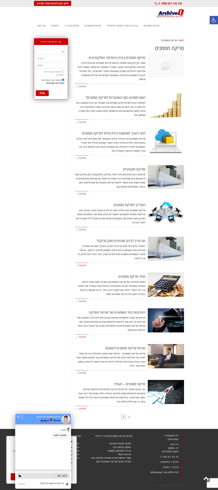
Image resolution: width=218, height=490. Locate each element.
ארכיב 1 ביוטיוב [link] (170, 467)
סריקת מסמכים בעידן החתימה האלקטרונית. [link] (116, 57)
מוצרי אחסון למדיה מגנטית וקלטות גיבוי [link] (111, 457)
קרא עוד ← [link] (81, 86)
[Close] (10, 439)
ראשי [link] (181, 40)
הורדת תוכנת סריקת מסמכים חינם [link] (113, 461)
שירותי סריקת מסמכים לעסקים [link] (125, 348)
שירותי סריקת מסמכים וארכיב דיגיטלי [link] (113, 436)
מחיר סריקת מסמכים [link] (131, 276)
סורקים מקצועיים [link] (134, 169)
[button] (18, 416)
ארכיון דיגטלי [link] (124, 454)
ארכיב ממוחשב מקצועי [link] (119, 450)
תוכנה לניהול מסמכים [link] (120, 443)
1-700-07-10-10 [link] (169, 3)
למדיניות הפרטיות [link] (55, 83)
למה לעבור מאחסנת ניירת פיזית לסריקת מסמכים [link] (113, 133)
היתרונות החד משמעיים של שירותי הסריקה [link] (117, 312)
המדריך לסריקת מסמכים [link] (129, 205)
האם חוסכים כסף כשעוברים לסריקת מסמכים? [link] (115, 97)
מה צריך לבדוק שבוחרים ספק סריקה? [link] (121, 240)
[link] (214, 20)
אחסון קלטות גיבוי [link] (122, 447)
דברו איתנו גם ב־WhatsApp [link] (164, 472)
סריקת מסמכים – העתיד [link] (129, 384)
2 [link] (129, 416)
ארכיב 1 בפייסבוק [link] (169, 461)
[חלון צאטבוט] (43, 451)
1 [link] (123, 416)
